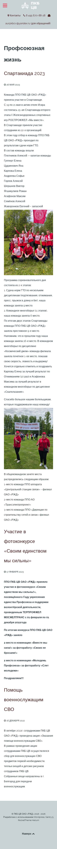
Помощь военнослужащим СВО (23, 699)
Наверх (27, 833)
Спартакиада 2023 (24, 73)
